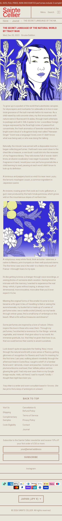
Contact (26, 425)
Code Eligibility (9, 425)
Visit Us (6, 407)
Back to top (31, 398)
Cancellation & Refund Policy (29, 409)
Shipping (7, 412)
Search (51, 12)
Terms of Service (30, 415)
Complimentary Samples (10, 418)
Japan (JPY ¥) (29, 499)
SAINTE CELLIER (25, 510)
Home (5, 21)
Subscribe (31, 457)
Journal (15, 21)
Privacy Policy (29, 420)
